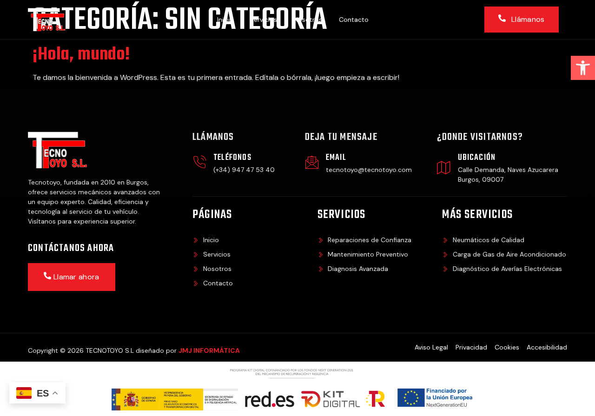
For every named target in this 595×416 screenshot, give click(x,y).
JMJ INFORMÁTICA (209, 350)
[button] (583, 68)
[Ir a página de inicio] (50, 19)
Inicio (225, 19)
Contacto (354, 19)
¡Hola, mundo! (81, 55)
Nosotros (308, 19)
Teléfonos (232, 158)
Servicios (263, 19)
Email (336, 158)
